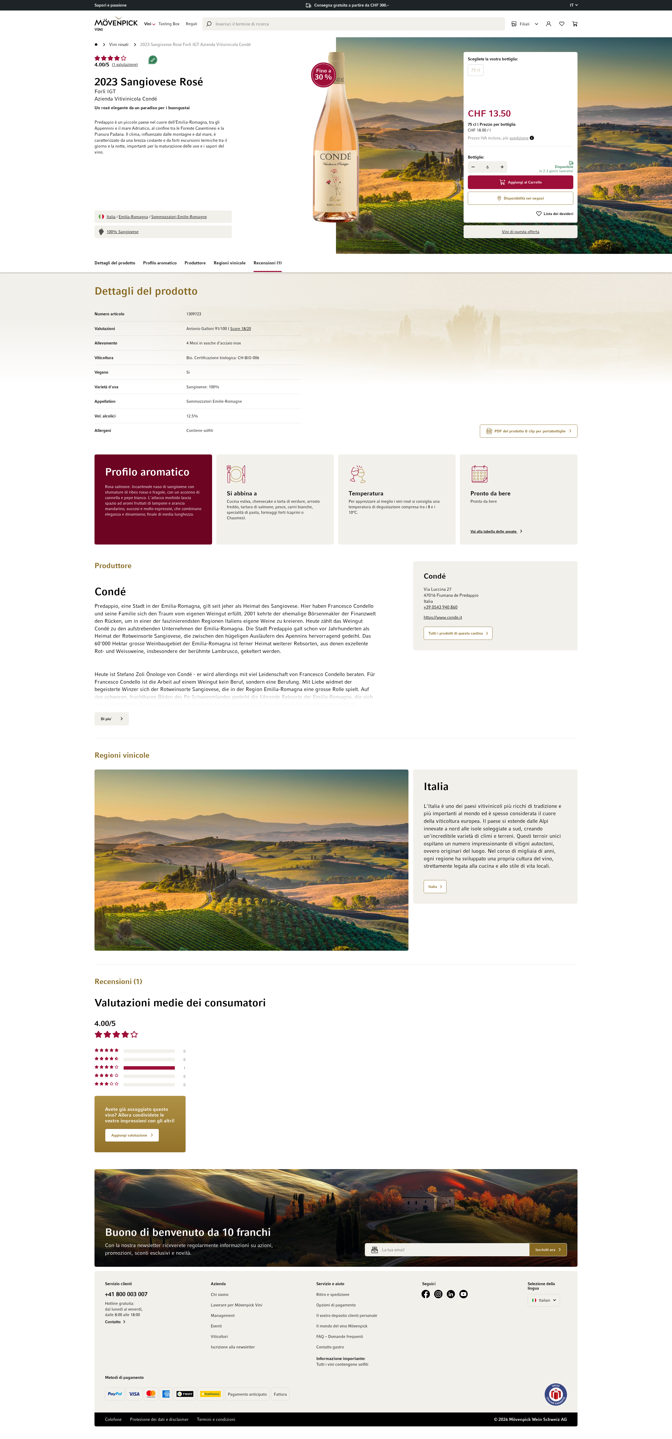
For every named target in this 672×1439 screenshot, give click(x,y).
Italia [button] (432, 886)
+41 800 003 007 (126, 1294)
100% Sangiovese (123, 231)
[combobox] (353, 23)
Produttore (195, 263)
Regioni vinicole (230, 263)
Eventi (216, 1326)
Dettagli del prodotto (114, 263)
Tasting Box (169, 24)
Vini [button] (147, 24)
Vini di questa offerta (520, 231)
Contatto (113, 1322)
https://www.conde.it (443, 617)
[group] (520, 79)
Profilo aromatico (160, 263)
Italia (111, 216)
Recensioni (267, 263)
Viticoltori (219, 1336)
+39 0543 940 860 (441, 607)
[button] (574, 5)
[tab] (392, 1085)
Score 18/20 (240, 328)
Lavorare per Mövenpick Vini (236, 1305)
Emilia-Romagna (133, 216)
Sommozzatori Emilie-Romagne (179, 216)
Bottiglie (475, 157)
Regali (191, 24)
